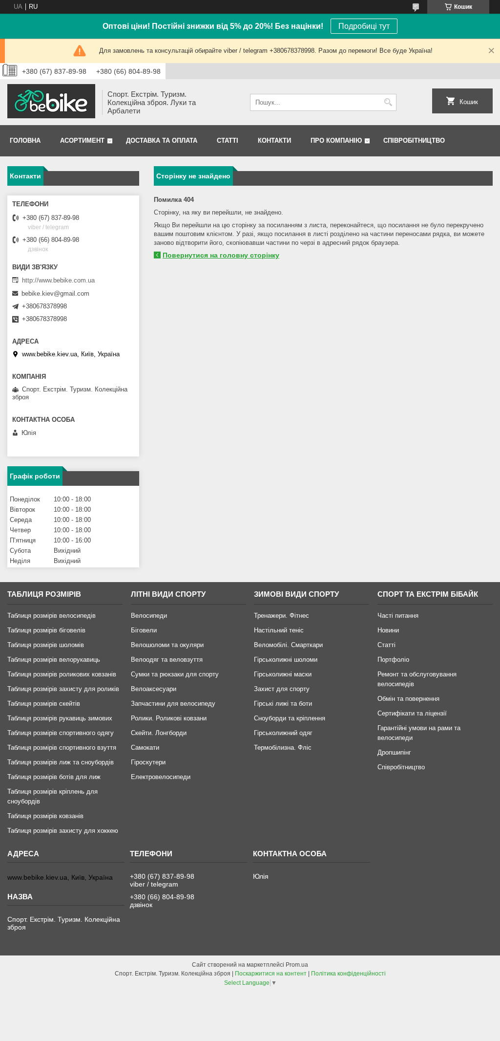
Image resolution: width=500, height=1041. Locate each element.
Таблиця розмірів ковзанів (45, 816)
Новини (388, 630)
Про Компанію (336, 140)
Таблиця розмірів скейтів (43, 703)
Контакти (274, 140)
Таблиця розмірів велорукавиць (53, 659)
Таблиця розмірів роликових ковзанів (61, 674)
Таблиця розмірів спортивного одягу (60, 733)
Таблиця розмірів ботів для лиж (54, 777)
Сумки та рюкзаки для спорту (175, 674)
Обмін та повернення (408, 698)
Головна (25, 140)
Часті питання (397, 615)
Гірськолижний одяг (283, 733)
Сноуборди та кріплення (289, 718)
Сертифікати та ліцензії (412, 713)
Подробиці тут (364, 26)
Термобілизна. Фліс (283, 747)
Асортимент (82, 140)
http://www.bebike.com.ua (58, 280)
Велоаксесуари (153, 689)
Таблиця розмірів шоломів (45, 645)
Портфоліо (393, 659)
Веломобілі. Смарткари (288, 645)
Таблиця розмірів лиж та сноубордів (60, 762)
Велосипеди (149, 615)
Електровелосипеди (160, 777)
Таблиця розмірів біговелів (46, 630)
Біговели (144, 630)
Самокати (145, 747)
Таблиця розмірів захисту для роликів (63, 689)
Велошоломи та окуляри (167, 645)
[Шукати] (387, 102)
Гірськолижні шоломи (285, 659)
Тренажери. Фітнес (281, 615)
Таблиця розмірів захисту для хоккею (62, 830)
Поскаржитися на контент (271, 973)
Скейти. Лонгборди (159, 733)
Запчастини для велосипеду (173, 703)
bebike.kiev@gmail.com (55, 293)
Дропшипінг (394, 752)
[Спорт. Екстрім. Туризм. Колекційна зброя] (51, 102)
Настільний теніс (279, 630)
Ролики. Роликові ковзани (169, 718)
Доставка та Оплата (161, 140)
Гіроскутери (148, 762)
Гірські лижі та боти (283, 703)
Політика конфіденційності (348, 973)
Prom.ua (297, 964)
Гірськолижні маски (283, 674)
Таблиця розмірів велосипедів (51, 615)
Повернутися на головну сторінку (221, 255)
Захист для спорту (282, 689)
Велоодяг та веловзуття (167, 659)
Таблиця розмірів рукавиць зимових (59, 718)
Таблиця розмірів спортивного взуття (61, 747)
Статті (227, 140)
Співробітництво (414, 140)
